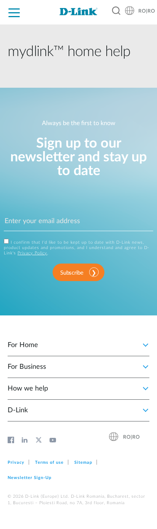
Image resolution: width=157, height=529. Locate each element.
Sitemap (83, 462)
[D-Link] (78, 11)
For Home (23, 345)
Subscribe (71, 273)
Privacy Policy (32, 253)
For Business (27, 366)
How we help (28, 388)
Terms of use (49, 462)
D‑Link (18, 410)
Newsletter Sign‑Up (29, 478)
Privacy (16, 462)
